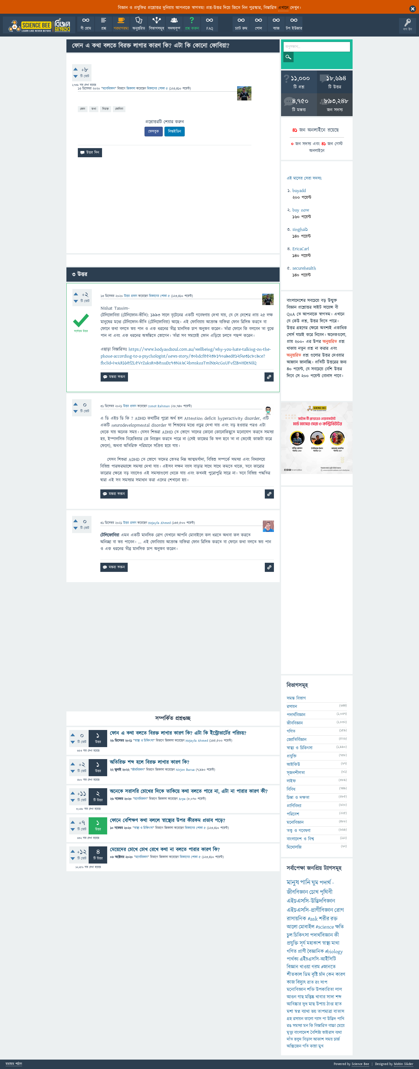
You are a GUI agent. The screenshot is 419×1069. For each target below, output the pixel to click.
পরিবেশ (293, 814)
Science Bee (360, 1064)
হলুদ (298, 1039)
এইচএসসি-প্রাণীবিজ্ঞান (310, 910)
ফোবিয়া (119, 109)
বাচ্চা (332, 1025)
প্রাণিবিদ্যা (294, 806)
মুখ (321, 1046)
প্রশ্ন (103, 28)
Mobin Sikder (403, 1064)
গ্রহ (289, 1019)
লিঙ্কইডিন (174, 131)
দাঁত (290, 1039)
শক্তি (311, 989)
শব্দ (338, 997)
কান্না (313, 1046)
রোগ (339, 910)
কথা (93, 109)
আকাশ (318, 1039)
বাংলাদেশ (301, 1032)
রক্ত (333, 919)
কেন (330, 974)
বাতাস (338, 1011)
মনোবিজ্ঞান (109, 88)
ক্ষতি (339, 927)
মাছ (312, 1004)
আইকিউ (293, 764)
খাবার (321, 997)
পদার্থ (325, 883)
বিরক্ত (105, 109)
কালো (308, 1019)
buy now (300, 210)
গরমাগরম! (121, 28)
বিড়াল (307, 1039)
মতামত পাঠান (14, 1064)
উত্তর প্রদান (130, 296)
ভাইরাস (328, 1032)
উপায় (321, 1004)
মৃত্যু (290, 1032)
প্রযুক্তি (291, 756)
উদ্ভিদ (331, 1019)
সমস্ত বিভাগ (296, 698)
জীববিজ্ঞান (138, 769)
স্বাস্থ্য (326, 943)
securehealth (304, 268)
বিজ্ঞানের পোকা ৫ (195, 828)
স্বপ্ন (297, 1011)
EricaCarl (300, 249)
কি (311, 1025)
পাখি (340, 1019)
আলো (292, 927)
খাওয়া (305, 967)
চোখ (314, 892)
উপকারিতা (325, 989)
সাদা (330, 997)
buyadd (299, 190)
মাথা (335, 943)
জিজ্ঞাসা (131, 88)
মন (305, 1025)
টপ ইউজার (294, 28)
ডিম (306, 974)
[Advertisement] (173, 207)
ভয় (313, 1011)
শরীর (324, 919)
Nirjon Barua (185, 769)
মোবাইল (306, 927)
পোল (258, 28)
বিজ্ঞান (292, 967)
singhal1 (300, 229)
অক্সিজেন (294, 1046)
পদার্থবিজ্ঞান (296, 715)
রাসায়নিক (296, 919)
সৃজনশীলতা (296, 773)
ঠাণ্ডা (330, 1004)
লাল (338, 989)
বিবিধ (291, 789)
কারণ (340, 974)
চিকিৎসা (301, 935)
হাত (338, 1004)
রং (317, 982)
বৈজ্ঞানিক (315, 951)
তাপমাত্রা (325, 1011)
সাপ (323, 982)
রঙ (289, 1025)
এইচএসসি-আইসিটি (318, 959)
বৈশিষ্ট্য (315, 1032)
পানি (305, 882)
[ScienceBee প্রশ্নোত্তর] (39, 25)
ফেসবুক (153, 131)
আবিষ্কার (294, 1004)
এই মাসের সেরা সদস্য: (304, 178)
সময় (329, 1039)
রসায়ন (292, 706)
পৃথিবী (326, 892)
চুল (289, 935)
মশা (290, 1011)
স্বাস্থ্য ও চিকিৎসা (144, 740)
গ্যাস (317, 1019)
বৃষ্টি (315, 974)
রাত (310, 982)
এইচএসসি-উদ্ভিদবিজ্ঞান (311, 901)
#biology (334, 951)
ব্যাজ (276, 28)
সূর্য (303, 943)
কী (336, 935)
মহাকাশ (314, 943)
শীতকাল (294, 974)
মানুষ (293, 883)
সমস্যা (297, 1025)
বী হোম (86, 28)
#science (325, 927)
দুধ (305, 1004)
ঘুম (315, 882)
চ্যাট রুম (241, 28)
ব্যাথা (306, 1011)
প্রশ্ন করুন (192, 28)
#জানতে (328, 967)
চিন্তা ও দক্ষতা (298, 797)
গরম (316, 967)
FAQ (209, 28)
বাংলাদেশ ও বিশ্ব (300, 839)
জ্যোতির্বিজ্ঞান (296, 740)
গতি (305, 1046)
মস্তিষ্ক (309, 997)
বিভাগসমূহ (156, 28)
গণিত (291, 731)
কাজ (291, 982)
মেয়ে (341, 1025)
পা (324, 1019)
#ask (313, 919)
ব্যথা (338, 1032)
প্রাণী (302, 951)
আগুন (291, 997)
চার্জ (337, 1039)
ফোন (82, 109)
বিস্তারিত (320, 1025)
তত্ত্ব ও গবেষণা (298, 831)
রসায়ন (298, 1019)
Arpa (182, 798)
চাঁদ (322, 974)
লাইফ (291, 781)
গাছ (301, 997)
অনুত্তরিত (139, 28)
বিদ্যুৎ (301, 982)
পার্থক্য (292, 959)
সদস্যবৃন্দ (174, 28)
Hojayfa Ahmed (197, 740)
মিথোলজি (294, 847)
